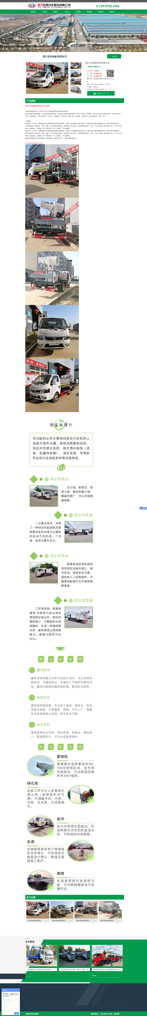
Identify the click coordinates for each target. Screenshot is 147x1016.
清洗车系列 (28, 1003)
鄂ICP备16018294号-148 (69, 1007)
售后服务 (89, 12)
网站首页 (33, 12)
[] (37, 909)
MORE (107, 975)
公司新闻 (44, 1007)
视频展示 (44, 1003)
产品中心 (67, 12)
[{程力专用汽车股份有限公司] (53, 6)
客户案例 (78, 12)
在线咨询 (114, 56)
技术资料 (44, 1001)
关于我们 (44, 12)
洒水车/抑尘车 (28, 999)
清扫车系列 (28, 1005)
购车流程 (100, 12)
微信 (118, 1)
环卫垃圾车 (28, 1001)
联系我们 (112, 1)
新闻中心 (55, 12)
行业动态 (44, 999)
